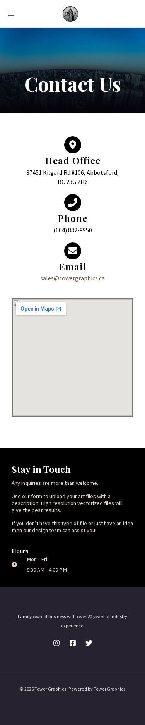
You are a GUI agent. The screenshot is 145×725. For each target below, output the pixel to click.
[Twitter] (88, 642)
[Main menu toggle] (11, 14)
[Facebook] (72, 642)
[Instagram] (56, 642)
